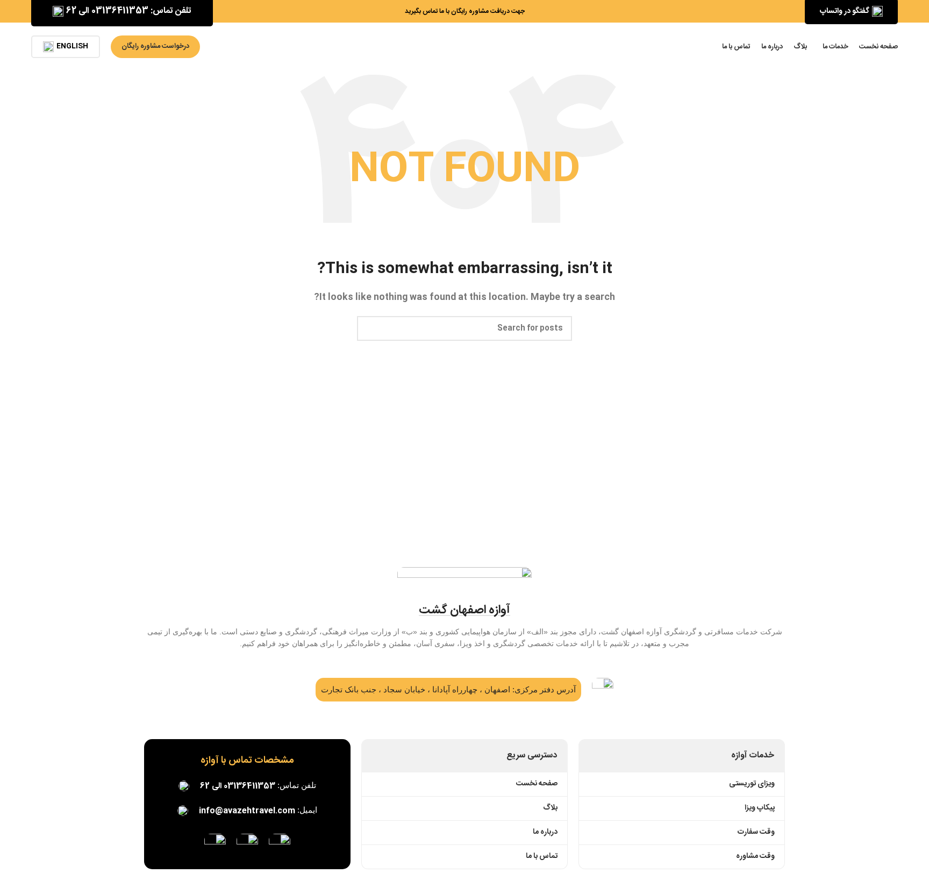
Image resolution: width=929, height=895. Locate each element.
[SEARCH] (369, 328)
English (72, 46)
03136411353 (249, 786)
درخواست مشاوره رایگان (155, 46)
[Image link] (279, 844)
